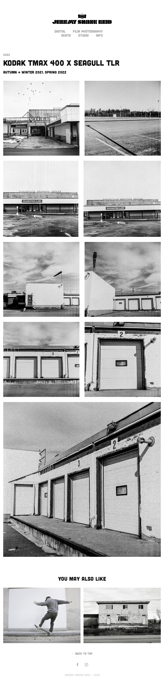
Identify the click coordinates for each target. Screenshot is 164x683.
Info (99, 35)
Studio (83, 35)
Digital (60, 31)
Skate (66, 35)
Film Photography (88, 31)
